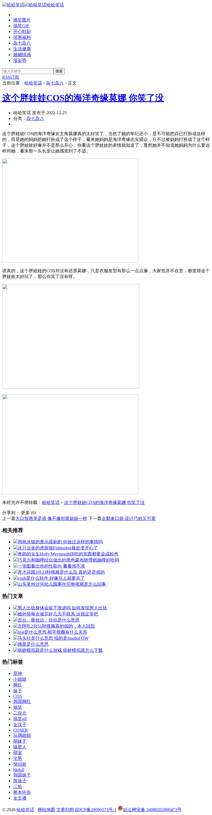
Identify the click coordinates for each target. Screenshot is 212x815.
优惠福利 (22, 37)
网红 (17, 685)
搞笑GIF (21, 25)
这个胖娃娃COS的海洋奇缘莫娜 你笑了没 (83, 98)
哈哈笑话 (55, 4)
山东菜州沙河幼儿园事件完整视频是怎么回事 (62, 584)
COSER (20, 730)
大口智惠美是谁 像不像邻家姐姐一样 (51, 518)
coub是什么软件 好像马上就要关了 (51, 578)
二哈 (17, 786)
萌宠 (17, 752)
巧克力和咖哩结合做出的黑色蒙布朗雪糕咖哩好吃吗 (68, 560)
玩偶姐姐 (22, 735)
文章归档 (65, 809)
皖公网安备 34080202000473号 (152, 809)
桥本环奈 (22, 792)
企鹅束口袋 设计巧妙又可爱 (129, 518)
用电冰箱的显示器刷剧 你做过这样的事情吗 (60, 541)
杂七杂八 (22, 43)
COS (17, 696)
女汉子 (19, 724)
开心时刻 (22, 31)
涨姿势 (19, 60)
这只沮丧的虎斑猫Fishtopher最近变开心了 (58, 548)
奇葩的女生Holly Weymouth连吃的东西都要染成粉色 (68, 554)
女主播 (19, 798)
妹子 (17, 690)
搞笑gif (20, 718)
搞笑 (17, 707)
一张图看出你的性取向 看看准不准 (51, 566)
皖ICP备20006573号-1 (95, 809)
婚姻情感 (22, 54)
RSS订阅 (10, 77)
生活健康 (22, 49)
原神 (17, 673)
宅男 (17, 758)
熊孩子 (19, 780)
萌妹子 (19, 741)
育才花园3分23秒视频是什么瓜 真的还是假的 (61, 572)
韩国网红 (22, 701)
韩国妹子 (22, 775)
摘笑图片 (22, 20)
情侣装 (19, 764)
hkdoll (18, 769)
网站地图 (46, 809)
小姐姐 (19, 679)
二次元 (19, 713)
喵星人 (19, 747)
